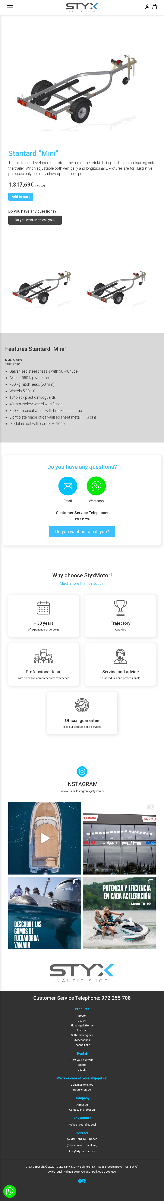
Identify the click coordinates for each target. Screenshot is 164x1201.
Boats (82, 1015)
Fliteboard (82, 1030)
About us (82, 1104)
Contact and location (82, 1109)
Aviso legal (55, 1171)
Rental (82, 1053)
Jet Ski (82, 1069)
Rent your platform (82, 1059)
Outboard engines (82, 1035)
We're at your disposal (82, 1124)
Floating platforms (82, 1025)
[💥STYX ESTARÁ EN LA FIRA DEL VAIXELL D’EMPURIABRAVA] (44, 838)
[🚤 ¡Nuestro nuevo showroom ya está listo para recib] (119, 838)
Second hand (82, 1045)
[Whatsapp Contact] (9, 1191)
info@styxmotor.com (82, 1151)
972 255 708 (82, 519)
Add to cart (21, 197)
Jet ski (82, 1020)
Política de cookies (104, 1171)
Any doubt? (82, 1118)
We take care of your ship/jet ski (82, 1078)
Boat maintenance (82, 1084)
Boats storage (82, 1089)
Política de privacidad (76, 1171)
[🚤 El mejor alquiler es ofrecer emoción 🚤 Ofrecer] (119, 913)
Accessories (82, 1040)
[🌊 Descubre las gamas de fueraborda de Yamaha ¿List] (44, 913)
